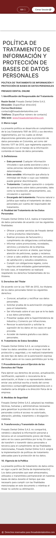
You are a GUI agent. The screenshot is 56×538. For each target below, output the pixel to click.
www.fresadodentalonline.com (28, 117)
